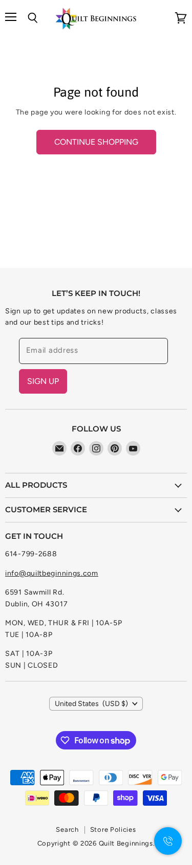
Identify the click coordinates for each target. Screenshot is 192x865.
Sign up (43, 381)
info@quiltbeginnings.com (51, 573)
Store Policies (113, 829)
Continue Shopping (96, 142)
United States (91, 703)
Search (67, 829)
